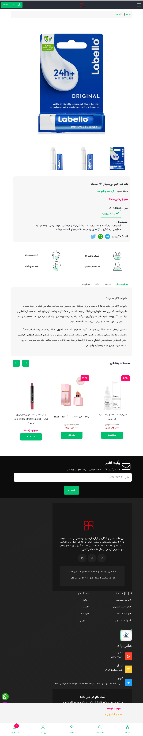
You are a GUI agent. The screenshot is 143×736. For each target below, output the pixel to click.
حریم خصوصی (123, 600)
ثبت (73, 490)
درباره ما (84, 613)
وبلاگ (85, 606)
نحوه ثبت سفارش (121, 606)
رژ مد (128, 14)
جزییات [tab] (108, 284)
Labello (119, 14)
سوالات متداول (123, 620)
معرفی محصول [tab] (122, 284)
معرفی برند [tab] (86, 284)
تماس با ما (83, 620)
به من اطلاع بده (113, 714)
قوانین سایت (124, 613)
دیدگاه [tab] (97, 284)
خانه (86, 600)
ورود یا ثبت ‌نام (10, 5)
